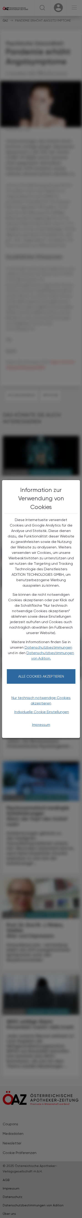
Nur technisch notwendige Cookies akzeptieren (41, 700)
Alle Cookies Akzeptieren (41, 676)
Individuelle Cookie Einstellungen (41, 712)
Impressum (41, 724)
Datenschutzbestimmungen (48, 647)
